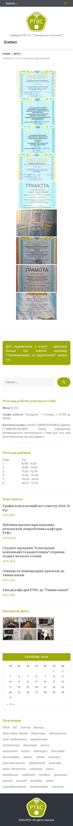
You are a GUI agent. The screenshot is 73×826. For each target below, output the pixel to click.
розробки (36, 780)
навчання (35, 769)
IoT (15, 727)
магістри (55, 763)
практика (60, 774)
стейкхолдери (39, 786)
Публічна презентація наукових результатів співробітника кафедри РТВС (32, 529)
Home (6, 53)
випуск (45, 745)
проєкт (8, 780)
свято (50, 780)
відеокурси (40, 751)
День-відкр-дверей (15, 733)
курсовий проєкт (14, 763)
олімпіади (28, 774)
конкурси (54, 757)
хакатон (57, 786)
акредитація (38, 739)
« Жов (10, 704)
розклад (21, 780)
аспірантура (11, 745)
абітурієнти (57, 733)
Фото (16, 53)
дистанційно (11, 757)
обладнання (10, 774)
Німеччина (38, 733)
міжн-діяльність (14, 769)
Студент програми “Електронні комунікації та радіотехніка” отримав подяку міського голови (34, 552)
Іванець (38, 727)
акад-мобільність (15, 739)
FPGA (6, 727)
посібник (44, 774)
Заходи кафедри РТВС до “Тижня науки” (36, 590)
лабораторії (37, 763)
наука (49, 769)
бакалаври (30, 745)
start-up (25, 727)
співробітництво (14, 786)
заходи (40, 757)
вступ (25, 751)
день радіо (58, 751)
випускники (10, 751)
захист (28, 757)
